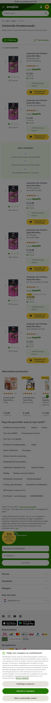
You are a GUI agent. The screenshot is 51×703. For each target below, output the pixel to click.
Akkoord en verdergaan (25, 691)
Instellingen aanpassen (25, 684)
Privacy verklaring (22, 678)
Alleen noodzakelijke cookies (25, 698)
